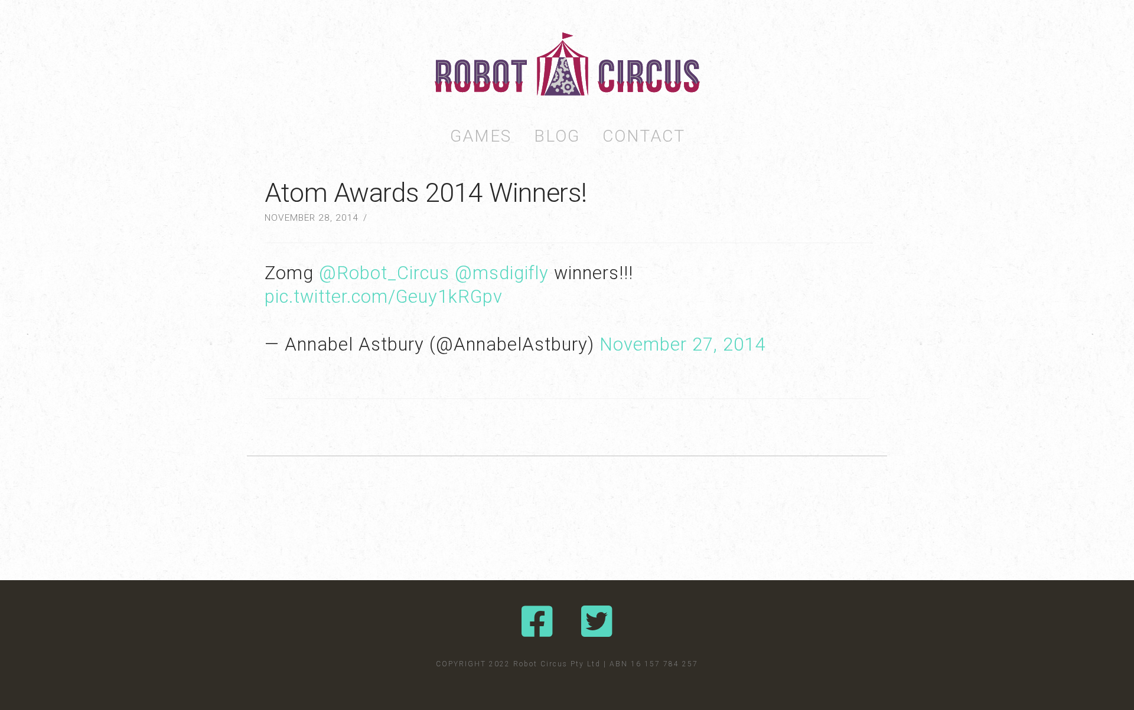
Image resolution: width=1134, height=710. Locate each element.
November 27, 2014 (682, 344)
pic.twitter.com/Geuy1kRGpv (384, 296)
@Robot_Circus (384, 273)
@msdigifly (502, 273)
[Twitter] (596, 621)
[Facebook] (537, 621)
